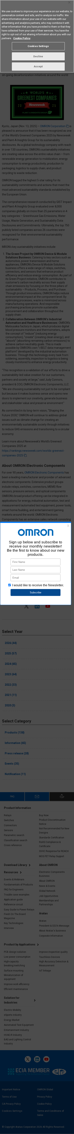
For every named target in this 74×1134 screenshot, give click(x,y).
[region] (37, 36)
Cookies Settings (38, 46)
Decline (38, 56)
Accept (38, 66)
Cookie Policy (21, 38)
